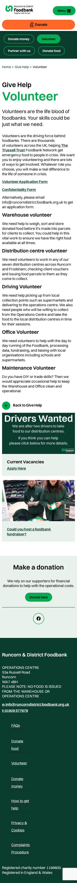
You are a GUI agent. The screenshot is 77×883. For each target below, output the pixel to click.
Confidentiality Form (19, 189)
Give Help (22, 67)
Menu (61, 11)
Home (6, 67)
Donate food (51, 51)
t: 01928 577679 (15, 711)
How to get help (20, 801)
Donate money (19, 39)
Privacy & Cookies (19, 823)
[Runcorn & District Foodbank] (19, 16)
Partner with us (19, 51)
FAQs (15, 725)
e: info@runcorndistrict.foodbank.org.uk (35, 704)
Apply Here (16, 468)
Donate (41, 24)
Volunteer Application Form (25, 181)
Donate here (39, 597)
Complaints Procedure (20, 845)
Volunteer (48, 39)
